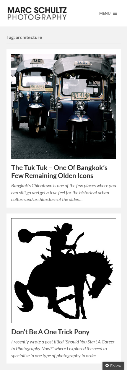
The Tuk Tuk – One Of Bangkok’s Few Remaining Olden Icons (59, 172)
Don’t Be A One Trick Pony (50, 332)
